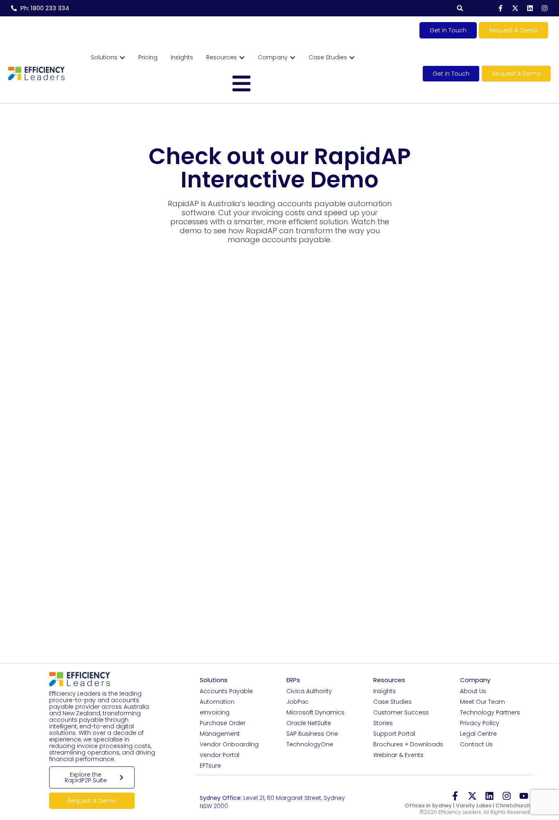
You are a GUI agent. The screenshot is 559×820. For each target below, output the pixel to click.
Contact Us (476, 744)
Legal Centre (478, 734)
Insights (384, 691)
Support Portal (394, 734)
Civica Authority (309, 691)
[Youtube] (523, 795)
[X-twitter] (515, 8)
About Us (473, 691)
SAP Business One (312, 734)
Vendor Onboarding (229, 744)
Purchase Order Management (223, 728)
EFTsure (210, 765)
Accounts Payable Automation (226, 696)
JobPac (297, 702)
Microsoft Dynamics (315, 712)
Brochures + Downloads (408, 744)
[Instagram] (544, 8)
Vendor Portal (219, 755)
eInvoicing (215, 712)
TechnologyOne (309, 744)
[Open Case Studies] (352, 57)
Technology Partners (490, 712)
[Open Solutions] (122, 57)
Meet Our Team (482, 702)
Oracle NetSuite (308, 723)
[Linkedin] (530, 8)
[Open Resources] (242, 57)
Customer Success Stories (401, 717)
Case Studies (392, 702)
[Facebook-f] (500, 8)
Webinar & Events (398, 755)
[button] (460, 8)
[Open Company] (292, 57)
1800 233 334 (239, 790)
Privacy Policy (479, 723)
